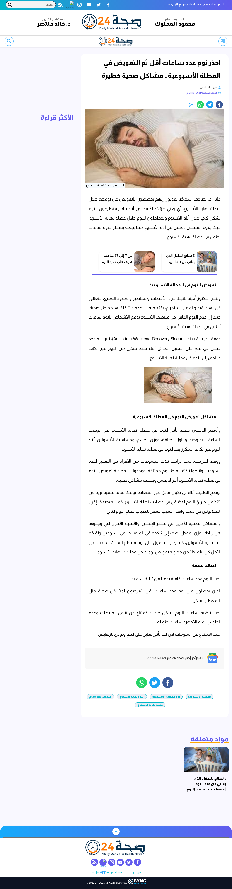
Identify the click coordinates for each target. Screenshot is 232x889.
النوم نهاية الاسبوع (131, 696)
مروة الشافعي (208, 87)
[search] (9, 41)
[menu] (222, 41)
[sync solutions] (137, 883)
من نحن (136, 872)
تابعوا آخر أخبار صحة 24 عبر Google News (174, 658)
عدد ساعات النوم (100, 696)
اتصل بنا (96, 872)
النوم (193, 317)
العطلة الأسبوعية (199, 696)
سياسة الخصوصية (116, 872)
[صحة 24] (112, 22)
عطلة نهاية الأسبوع (150, 704)
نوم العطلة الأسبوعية (166, 696)
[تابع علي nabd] (70, 4)
